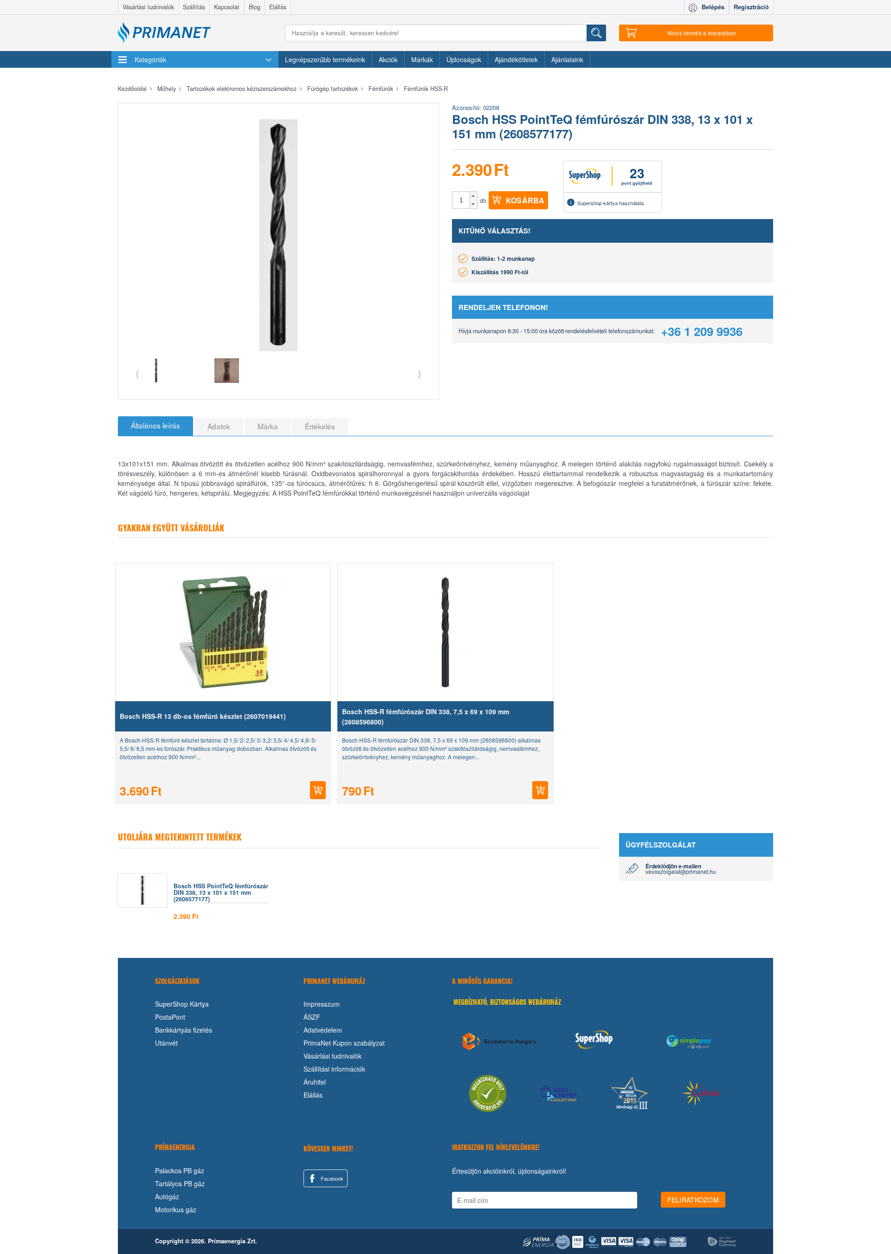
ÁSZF (311, 1016)
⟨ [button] (137, 373)
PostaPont (170, 1016)
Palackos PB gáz (179, 1170)
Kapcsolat (226, 7)
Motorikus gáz (175, 1209)
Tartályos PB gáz (180, 1183)
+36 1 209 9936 (701, 331)
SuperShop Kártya (182, 1003)
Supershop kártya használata (610, 203)
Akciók (388, 59)
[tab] (155, 426)
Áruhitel (314, 1081)
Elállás (277, 7)
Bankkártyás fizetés (183, 1029)
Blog (254, 7)
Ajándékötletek (516, 59)
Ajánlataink (567, 59)
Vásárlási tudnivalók (148, 7)
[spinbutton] (461, 200)
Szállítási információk (334, 1068)
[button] (474, 196)
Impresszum (321, 1003)
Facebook (331, 1178)
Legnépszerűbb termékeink (325, 59)
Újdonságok (463, 59)
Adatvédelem (322, 1029)
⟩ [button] (419, 373)
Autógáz (167, 1196)
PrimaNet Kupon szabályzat (344, 1042)
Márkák (422, 59)
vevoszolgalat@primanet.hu (681, 871)
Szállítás (194, 7)
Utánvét (166, 1042)
